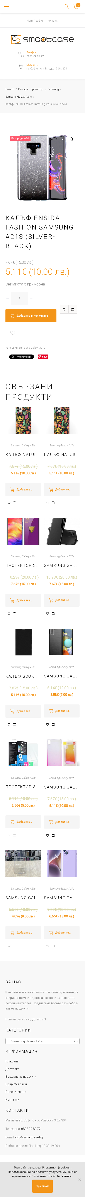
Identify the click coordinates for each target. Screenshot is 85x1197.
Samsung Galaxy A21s (18, 96)
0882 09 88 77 (35, 56)
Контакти (53, 20)
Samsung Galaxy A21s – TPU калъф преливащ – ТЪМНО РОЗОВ (62, 787)
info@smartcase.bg (29, 1137)
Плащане (11, 1061)
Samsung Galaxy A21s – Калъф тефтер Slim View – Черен (62, 565)
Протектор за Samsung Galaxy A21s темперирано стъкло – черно (23, 565)
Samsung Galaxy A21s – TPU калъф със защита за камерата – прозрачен (23, 897)
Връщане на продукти (20, 1076)
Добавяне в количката (32, 315)
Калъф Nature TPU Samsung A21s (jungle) (62, 454)
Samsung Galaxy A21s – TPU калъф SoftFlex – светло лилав (62, 897)
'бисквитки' (64, 1176)
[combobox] (42, 1041)
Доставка (12, 1069)
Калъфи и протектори (31, 89)
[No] (79, 1179)
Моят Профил (35, 20)
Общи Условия (16, 1084)
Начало (9, 89)
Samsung (53, 89)
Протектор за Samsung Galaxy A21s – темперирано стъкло (23, 787)
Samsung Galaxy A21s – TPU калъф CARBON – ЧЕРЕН (62, 676)
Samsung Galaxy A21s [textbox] (41, 1041)
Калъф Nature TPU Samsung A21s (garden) (23, 454)
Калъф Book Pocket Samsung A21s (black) (23, 676)
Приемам (42, 1186)
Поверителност (16, 1092)
